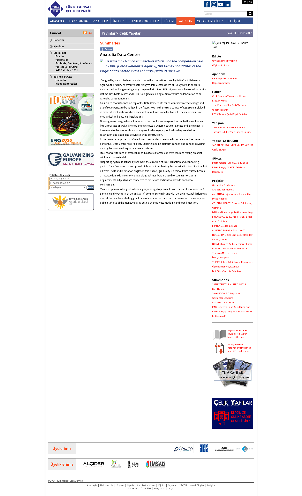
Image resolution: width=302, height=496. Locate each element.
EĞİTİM (169, 21)
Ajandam (58, 46)
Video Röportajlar (66, 83)
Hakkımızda (106, 485)
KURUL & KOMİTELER (144, 21)
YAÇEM (183, 485)
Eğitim (161, 485)
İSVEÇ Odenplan (220, 257)
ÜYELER (118, 21)
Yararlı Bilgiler (197, 485)
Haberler (58, 40)
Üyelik (130, 485)
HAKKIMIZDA (78, 21)
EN (250, 2)
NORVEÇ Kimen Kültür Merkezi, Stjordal (232, 243)
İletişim (211, 485)
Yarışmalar (61, 60)
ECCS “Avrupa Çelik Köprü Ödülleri (230, 114)
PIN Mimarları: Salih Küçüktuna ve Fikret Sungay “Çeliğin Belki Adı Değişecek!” (230, 167)
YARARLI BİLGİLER (210, 21)
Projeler (120, 485)
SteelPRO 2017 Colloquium (226, 293)
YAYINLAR (185, 21)
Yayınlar (172, 485)
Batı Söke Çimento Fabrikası (226, 271)
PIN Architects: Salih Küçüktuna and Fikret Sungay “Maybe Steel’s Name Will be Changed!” (232, 311)
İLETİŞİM (234, 21)
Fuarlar (59, 56)
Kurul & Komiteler (146, 485)
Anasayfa (92, 485)
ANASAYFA (57, 21)
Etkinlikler (146, 488)
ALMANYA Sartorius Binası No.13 (229, 230)
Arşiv (171, 488)
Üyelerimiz (61, 448)
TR (245, 2)
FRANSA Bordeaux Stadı (224, 225)
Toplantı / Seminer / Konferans (73, 63)
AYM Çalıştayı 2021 (66, 70)
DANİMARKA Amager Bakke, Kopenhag (232, 212)
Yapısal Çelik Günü (66, 67)
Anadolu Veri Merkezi (223, 189)
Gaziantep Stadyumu (223, 185)
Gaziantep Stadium (222, 297)
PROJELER (100, 21)
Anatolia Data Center (223, 302)
